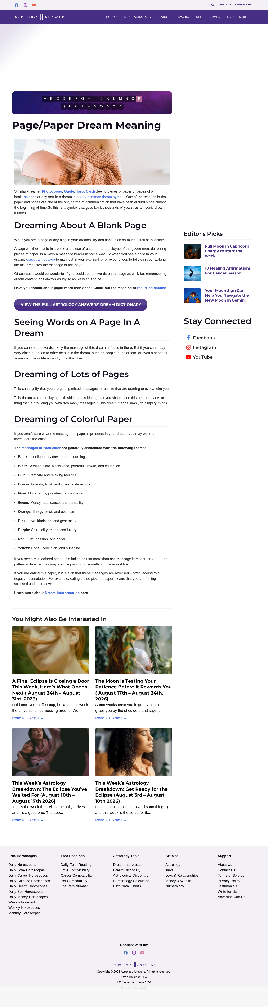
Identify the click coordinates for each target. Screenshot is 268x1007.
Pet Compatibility (74, 881)
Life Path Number (74, 886)
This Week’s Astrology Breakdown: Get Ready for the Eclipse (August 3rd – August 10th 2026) (131, 792)
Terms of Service (231, 875)
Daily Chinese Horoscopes (29, 881)
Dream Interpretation (62, 593)
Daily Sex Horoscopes (25, 892)
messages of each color (41, 448)
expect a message (40, 259)
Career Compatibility (77, 875)
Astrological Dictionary (130, 875)
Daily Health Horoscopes (27, 886)
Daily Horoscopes (22, 865)
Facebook (204, 337)
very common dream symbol (102, 197)
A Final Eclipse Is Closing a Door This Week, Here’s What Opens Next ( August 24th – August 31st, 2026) (50, 690)
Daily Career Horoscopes (28, 875)
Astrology (172, 865)
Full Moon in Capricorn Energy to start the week (227, 251)
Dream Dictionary (126, 870)
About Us (225, 865)
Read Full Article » (27, 718)
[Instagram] (25, 5)
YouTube (203, 357)
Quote (69, 191)
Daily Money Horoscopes (28, 897)
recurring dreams (151, 288)
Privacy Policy (229, 881)
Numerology (174, 886)
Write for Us (227, 892)
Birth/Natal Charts (127, 886)
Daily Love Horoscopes (26, 870)
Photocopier (52, 191)
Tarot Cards (86, 191)
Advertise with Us (231, 897)
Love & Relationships (181, 875)
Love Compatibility (75, 870)
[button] (212, 5)
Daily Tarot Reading (76, 865)
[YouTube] (34, 5)
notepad (30, 197)
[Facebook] (16, 5)
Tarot (169, 870)
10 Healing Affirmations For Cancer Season (228, 270)
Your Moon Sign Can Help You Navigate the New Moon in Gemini (227, 295)
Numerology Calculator (131, 881)
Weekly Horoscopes (24, 908)
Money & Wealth (178, 881)
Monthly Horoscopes (24, 913)
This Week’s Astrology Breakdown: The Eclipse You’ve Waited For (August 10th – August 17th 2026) (49, 792)
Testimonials (227, 886)
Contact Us (226, 870)
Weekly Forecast (21, 902)
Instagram (204, 347)
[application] (128, 17)
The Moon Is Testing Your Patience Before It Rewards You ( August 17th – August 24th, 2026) (133, 690)
